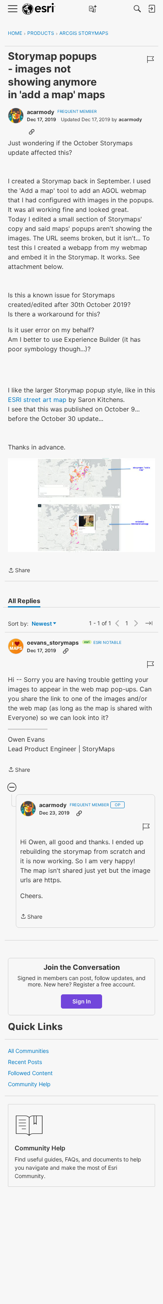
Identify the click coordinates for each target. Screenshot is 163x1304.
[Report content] (150, 59)
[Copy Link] (31, 131)
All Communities (28, 1050)
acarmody (40, 112)
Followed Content (30, 1073)
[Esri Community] (38, 8)
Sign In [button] (81, 1001)
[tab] (24, 600)
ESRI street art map (37, 400)
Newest (42, 624)
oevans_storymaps (53, 642)
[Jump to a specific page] (148, 623)
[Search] (137, 8)
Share (19, 571)
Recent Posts (25, 1061)
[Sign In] (151, 8)
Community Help (29, 1084)
